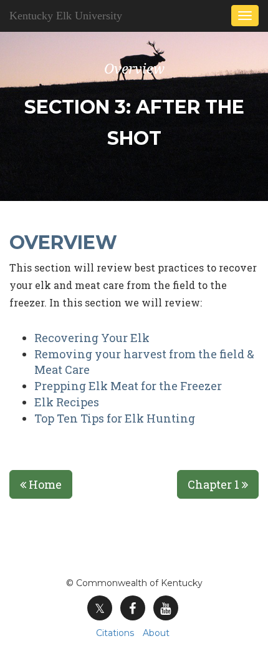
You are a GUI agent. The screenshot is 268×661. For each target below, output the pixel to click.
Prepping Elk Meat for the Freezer (128, 385)
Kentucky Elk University (65, 15)
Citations (115, 633)
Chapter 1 (215, 484)
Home (44, 484)
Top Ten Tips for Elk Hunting (114, 418)
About (156, 633)
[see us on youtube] (165, 607)
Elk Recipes (66, 401)
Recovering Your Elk (92, 337)
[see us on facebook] (132, 607)
